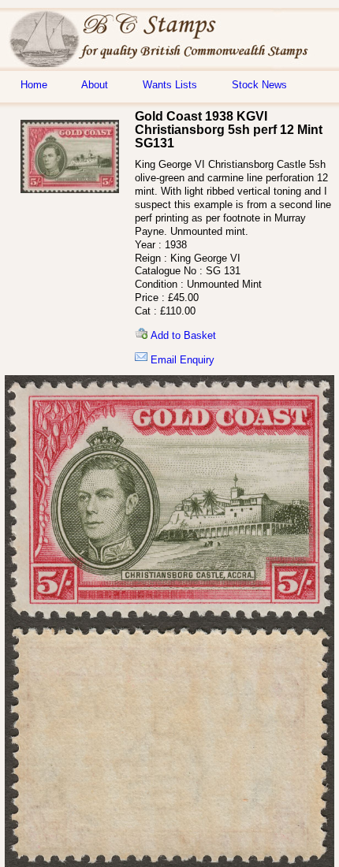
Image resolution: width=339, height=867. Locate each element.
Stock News (259, 85)
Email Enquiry (180, 360)
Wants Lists (170, 85)
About (94, 85)
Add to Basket (181, 335)
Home (33, 85)
